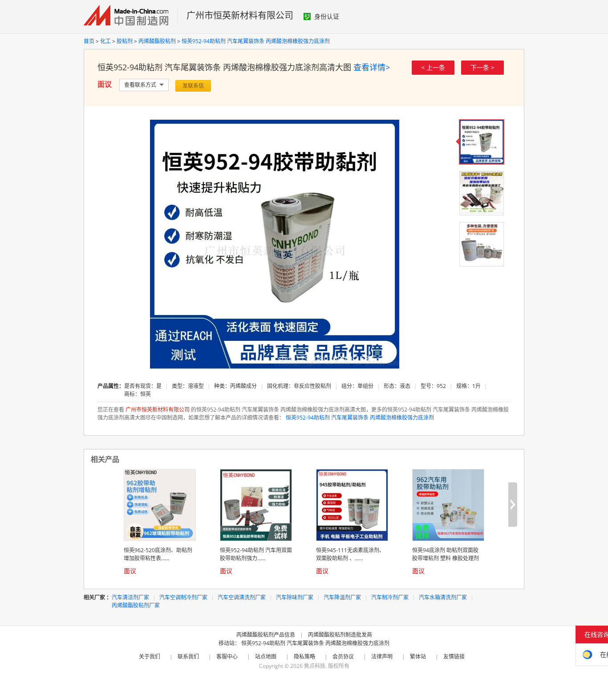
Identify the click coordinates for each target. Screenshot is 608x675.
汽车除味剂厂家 (294, 597)
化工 (105, 41)
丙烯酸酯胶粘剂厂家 (136, 605)
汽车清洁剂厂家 (130, 597)
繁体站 (418, 656)
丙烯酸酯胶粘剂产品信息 (265, 635)
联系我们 (188, 656)
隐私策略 (304, 656)
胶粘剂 (125, 41)
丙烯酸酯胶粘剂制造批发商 (340, 635)
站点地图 (265, 656)
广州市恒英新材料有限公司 (239, 15)
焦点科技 (314, 666)
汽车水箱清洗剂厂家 (443, 597)
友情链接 (454, 656)
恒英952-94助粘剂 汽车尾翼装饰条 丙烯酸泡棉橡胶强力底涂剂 (256, 41)
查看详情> (371, 67)
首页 (89, 41)
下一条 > (482, 67)
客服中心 (227, 656)
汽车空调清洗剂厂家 (242, 597)
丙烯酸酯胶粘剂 (157, 41)
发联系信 (193, 85)
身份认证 (326, 16)
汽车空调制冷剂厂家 (183, 597)
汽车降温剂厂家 (342, 597)
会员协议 (343, 656)
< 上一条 (433, 67)
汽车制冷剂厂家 (390, 597)
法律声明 (382, 656)
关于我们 (149, 656)
